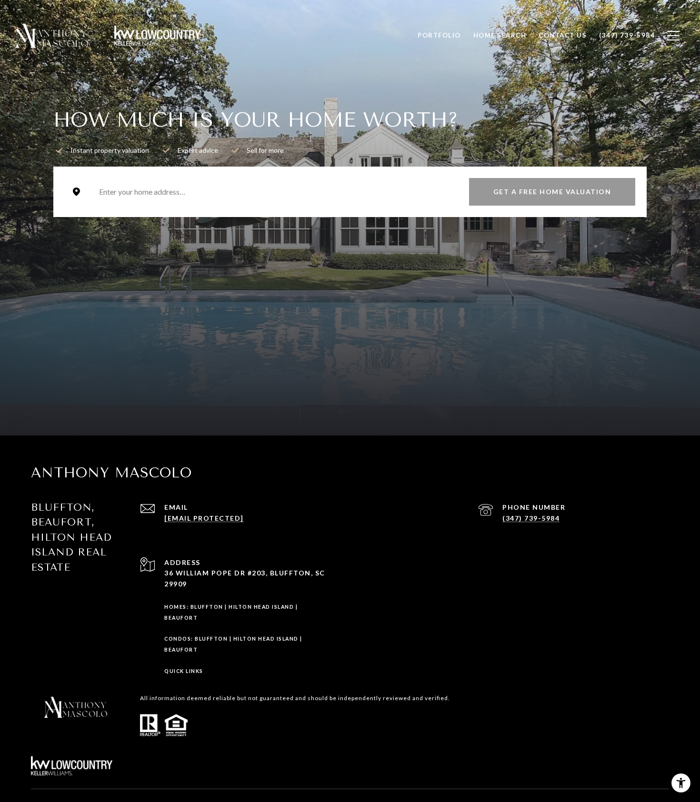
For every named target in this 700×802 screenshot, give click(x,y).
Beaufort (181, 618)
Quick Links (183, 671)
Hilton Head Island (261, 607)
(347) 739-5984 (531, 518)
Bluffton (206, 607)
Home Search (500, 35)
